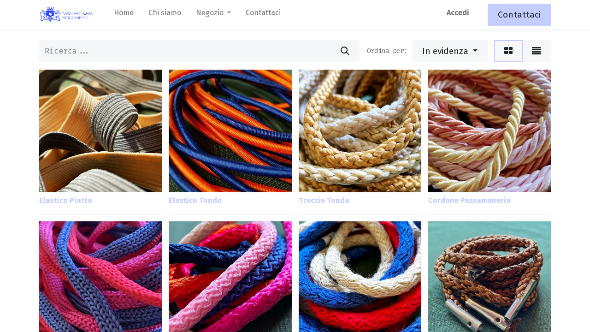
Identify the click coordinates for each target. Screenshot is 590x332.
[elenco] (536, 51)
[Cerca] (345, 51)
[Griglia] (508, 51)
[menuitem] (124, 15)
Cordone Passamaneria (469, 200)
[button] (450, 51)
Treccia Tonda (324, 200)
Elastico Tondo (195, 200)
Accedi (458, 12)
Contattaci (519, 14)
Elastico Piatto (65, 200)
